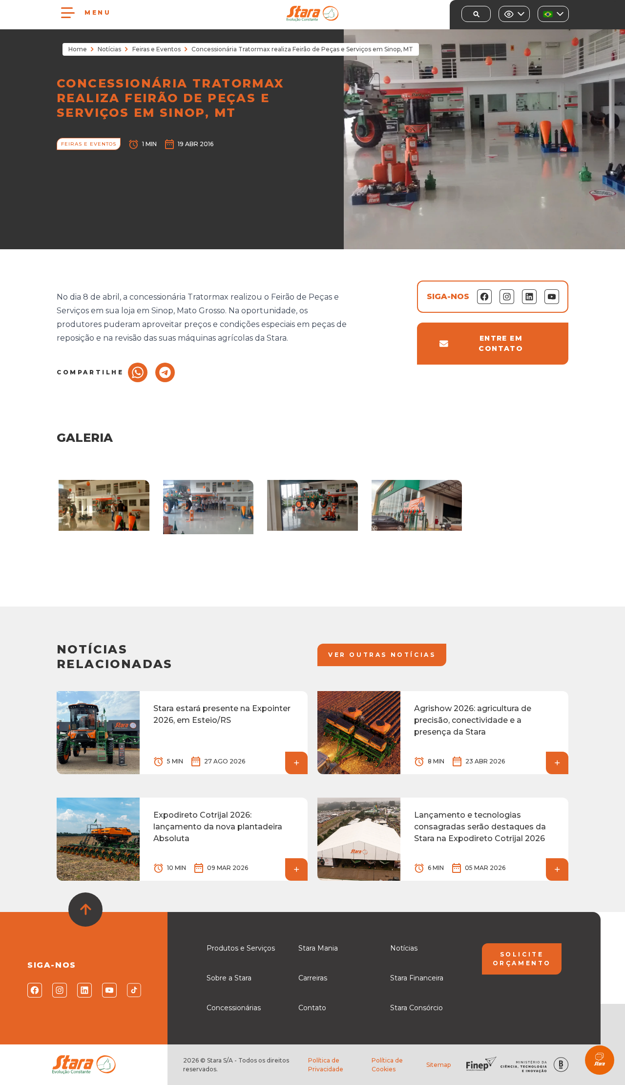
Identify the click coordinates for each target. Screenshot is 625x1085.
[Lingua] (553, 14)
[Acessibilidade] (514, 14)
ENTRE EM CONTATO (501, 343)
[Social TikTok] (133, 990)
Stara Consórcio (416, 1007)
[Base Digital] (561, 1064)
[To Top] (85, 909)
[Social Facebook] (34, 990)
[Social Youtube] (108, 990)
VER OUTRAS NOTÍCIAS (382, 654)
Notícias (109, 49)
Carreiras (312, 978)
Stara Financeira (416, 978)
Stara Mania (318, 948)
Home (77, 49)
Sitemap (438, 1064)
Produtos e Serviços (241, 948)
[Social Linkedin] (83, 990)
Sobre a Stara (229, 978)
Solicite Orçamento (522, 959)
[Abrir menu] (68, 13)
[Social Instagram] (58, 990)
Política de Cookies (387, 1065)
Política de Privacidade (325, 1065)
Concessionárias (234, 1007)
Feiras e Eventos (156, 49)
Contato (312, 1007)
